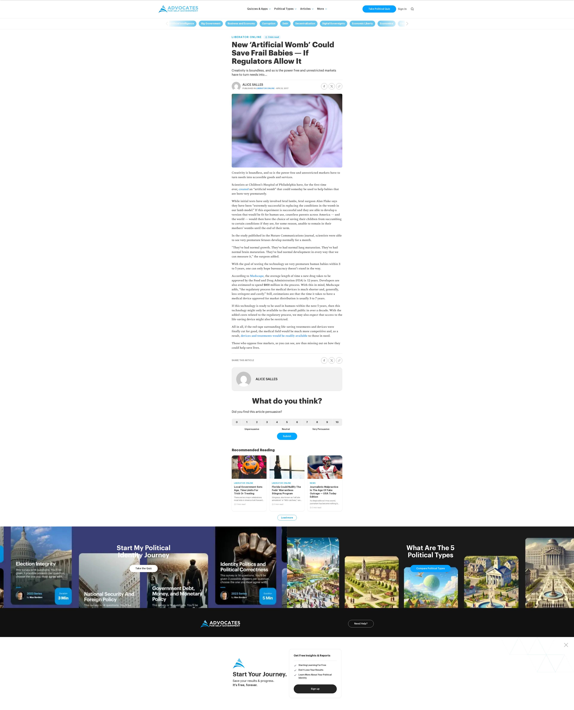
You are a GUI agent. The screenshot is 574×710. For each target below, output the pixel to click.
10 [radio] (337, 422)
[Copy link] (339, 86)
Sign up (315, 689)
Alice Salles (252, 84)
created (244, 189)
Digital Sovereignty (333, 23)
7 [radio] (307, 422)
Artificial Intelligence (181, 23)
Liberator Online (247, 37)
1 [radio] (246, 422)
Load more (287, 518)
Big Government (210, 23)
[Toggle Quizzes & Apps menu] (269, 8)
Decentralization (305, 23)
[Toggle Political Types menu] (295, 8)
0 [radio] (237, 422)
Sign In (402, 9)
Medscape (257, 276)
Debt (285, 23)
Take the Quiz (143, 568)
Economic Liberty (362, 23)
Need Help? (361, 624)
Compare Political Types (430, 568)
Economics (386, 23)
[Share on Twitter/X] (332, 86)
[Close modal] (566, 645)
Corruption (268, 23)
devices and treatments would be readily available (274, 336)
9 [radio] (327, 422)
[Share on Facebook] (324, 86)
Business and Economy (241, 23)
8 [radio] (317, 422)
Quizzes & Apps (257, 8)
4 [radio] (277, 422)
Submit (287, 436)
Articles (305, 8)
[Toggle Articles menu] (312, 8)
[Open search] (412, 9)
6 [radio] (297, 422)
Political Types (284, 8)
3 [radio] (267, 422)
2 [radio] (257, 422)
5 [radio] (287, 422)
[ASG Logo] (220, 624)
